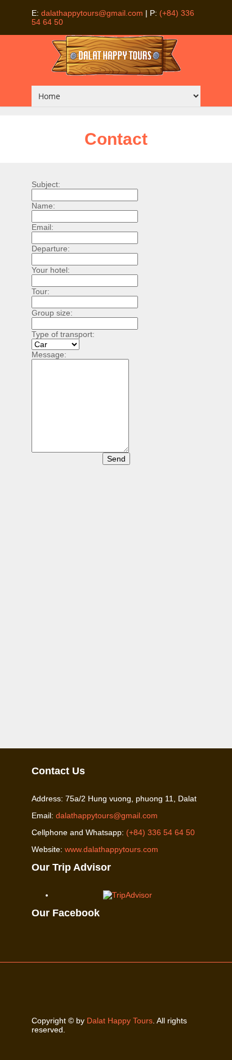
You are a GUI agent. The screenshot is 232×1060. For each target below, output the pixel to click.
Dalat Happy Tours (120, 1020)
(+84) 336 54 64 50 (160, 832)
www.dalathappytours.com (111, 849)
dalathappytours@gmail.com (92, 12)
